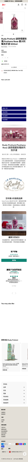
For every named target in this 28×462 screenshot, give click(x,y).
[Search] (25, 8)
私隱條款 (3, 436)
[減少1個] (2, 57)
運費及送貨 (3, 429)
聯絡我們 (3, 414)
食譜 (2, 421)
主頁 (2, 35)
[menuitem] (14, 384)
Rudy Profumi (13, 340)
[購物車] (22, 4)
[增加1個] (7, 57)
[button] (13, 293)
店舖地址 (3, 412)
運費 (2, 64)
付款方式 (3, 427)
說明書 (2, 420)
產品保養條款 (4, 431)
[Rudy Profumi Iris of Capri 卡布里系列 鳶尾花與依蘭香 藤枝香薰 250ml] (11, 357)
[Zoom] (22, 30)
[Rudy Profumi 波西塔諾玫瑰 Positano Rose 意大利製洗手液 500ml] (14, 88)
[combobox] (14, 8)
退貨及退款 (3, 433)
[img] (14, 271)
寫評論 (14, 260)
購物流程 (3, 434)
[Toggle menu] (24, 387)
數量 (2, 55)
